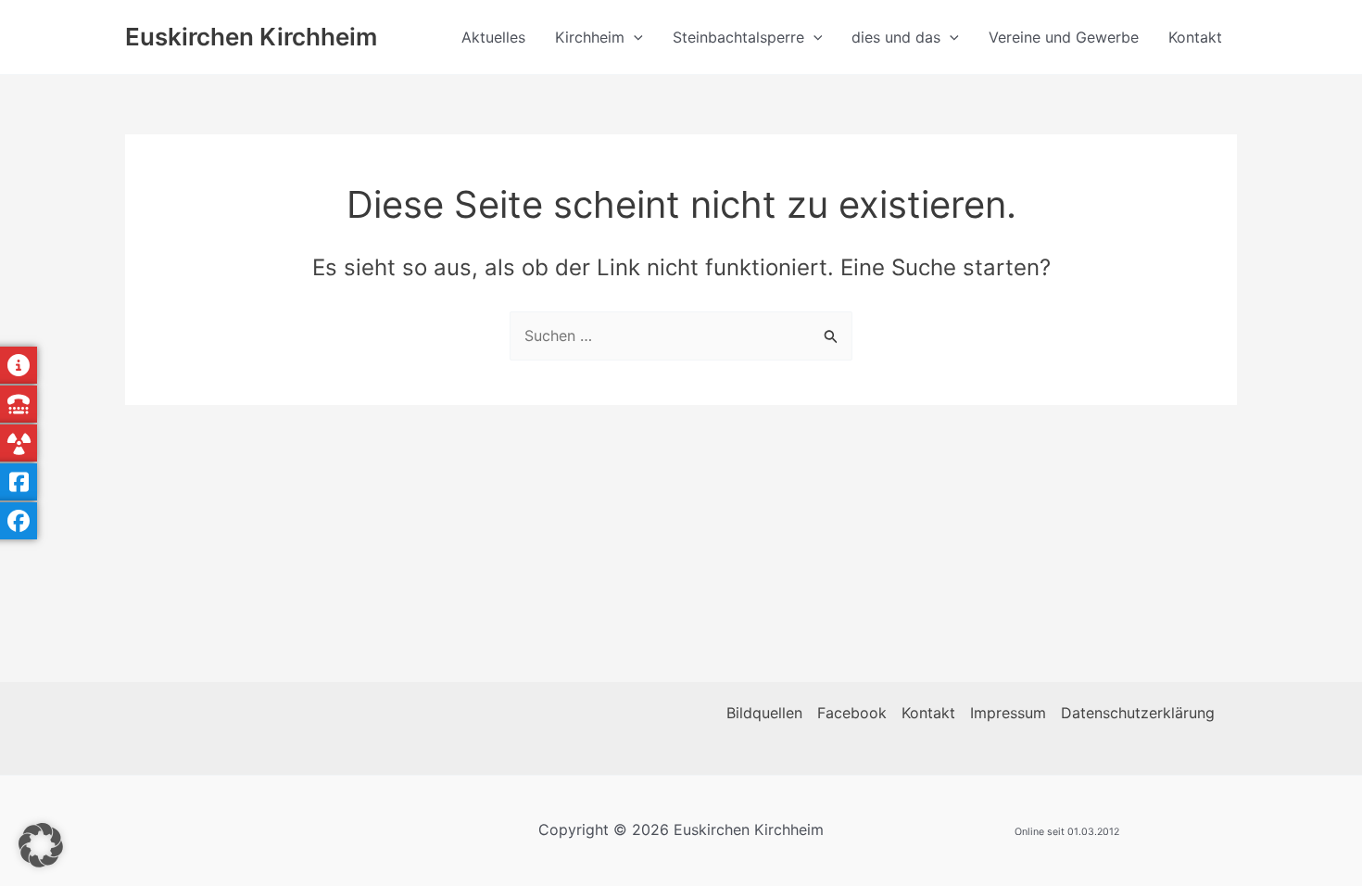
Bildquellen (764, 712)
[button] (633, 37)
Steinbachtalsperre (738, 37)
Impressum (1008, 712)
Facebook (852, 712)
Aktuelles (493, 37)
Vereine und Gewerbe (1064, 37)
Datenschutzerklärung (1138, 712)
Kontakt (1195, 37)
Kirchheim (589, 37)
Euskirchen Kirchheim (251, 36)
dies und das (895, 37)
